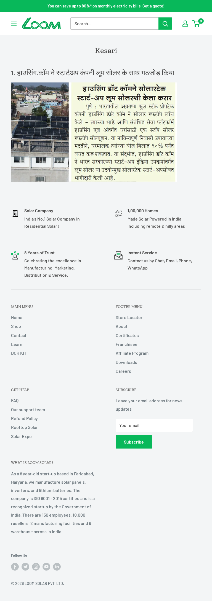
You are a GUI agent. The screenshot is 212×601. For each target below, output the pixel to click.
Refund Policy (24, 418)
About (122, 326)
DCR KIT (18, 353)
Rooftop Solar (24, 427)
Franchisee (126, 344)
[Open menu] (14, 24)
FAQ (14, 400)
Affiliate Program (132, 353)
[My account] (185, 23)
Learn (16, 344)
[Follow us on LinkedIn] (57, 566)
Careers (123, 371)
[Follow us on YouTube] (46, 566)
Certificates (127, 335)
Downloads (126, 362)
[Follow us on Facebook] (15, 566)
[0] (196, 23)
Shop (16, 326)
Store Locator (129, 317)
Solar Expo (21, 436)
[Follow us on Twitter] (25, 566)
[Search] (165, 23)
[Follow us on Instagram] (36, 566)
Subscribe (134, 441)
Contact (18, 335)
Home (16, 317)
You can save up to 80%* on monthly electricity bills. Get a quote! (106, 5)
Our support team (28, 409)
